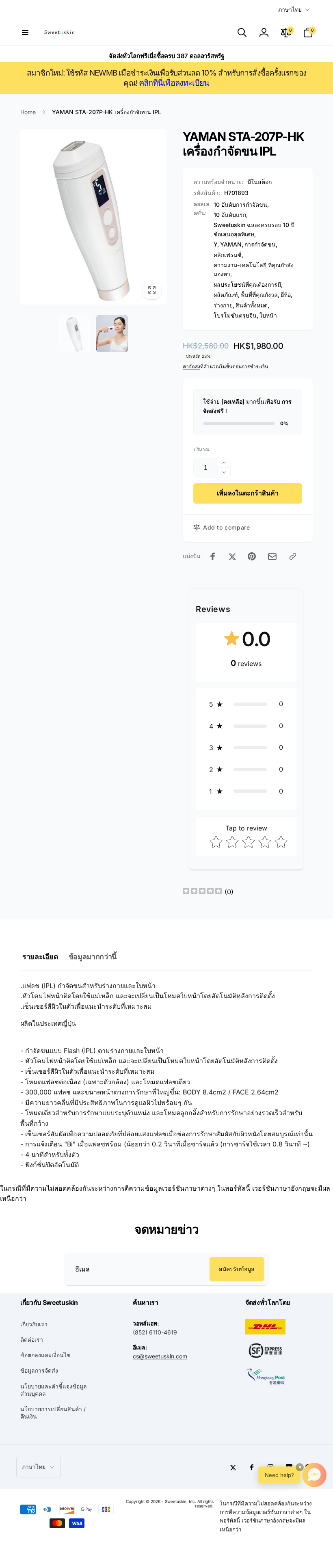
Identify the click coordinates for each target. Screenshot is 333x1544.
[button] (25, 32)
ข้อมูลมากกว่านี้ (93, 956)
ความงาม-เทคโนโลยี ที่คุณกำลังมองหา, (254, 269)
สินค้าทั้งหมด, (252, 305)
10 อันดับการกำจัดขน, (241, 204)
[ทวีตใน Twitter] (232, 556)
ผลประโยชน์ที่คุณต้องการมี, (248, 284)
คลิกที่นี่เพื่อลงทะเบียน (174, 83)
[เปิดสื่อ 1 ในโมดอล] (93, 217)
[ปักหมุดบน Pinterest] (252, 556)
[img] (202, 892)
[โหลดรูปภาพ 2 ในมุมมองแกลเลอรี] (112, 334)
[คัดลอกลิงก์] (293, 556)
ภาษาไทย (290, 9)
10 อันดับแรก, (231, 214)
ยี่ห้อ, (286, 294)
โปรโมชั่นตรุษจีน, (236, 315)
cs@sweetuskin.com (160, 1356)
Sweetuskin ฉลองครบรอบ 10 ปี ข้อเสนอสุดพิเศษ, (254, 229)
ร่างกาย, (224, 305)
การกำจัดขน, (260, 244)
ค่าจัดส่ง (191, 366)
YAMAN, (231, 244)
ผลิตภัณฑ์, (227, 294)
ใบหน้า (268, 315)
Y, (216, 244)
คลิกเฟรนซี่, (228, 254)
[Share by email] (272, 556)
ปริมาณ (201, 449)
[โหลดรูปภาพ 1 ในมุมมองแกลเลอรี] (75, 334)
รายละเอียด (40, 956)
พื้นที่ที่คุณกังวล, (260, 294)
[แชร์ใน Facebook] (213, 556)
